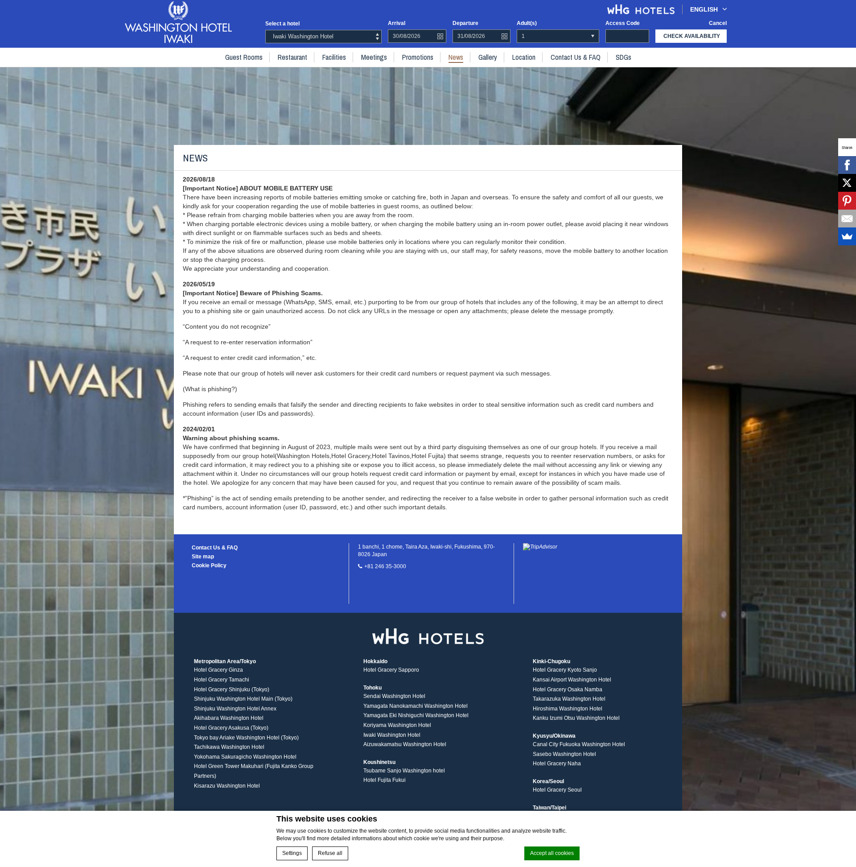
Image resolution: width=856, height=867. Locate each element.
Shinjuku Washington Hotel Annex (235, 709)
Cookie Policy (209, 565)
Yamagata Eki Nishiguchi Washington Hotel (416, 715)
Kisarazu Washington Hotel (227, 786)
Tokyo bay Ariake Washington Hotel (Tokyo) (246, 738)
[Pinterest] (847, 201)
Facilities (334, 57)
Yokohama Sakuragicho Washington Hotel (245, 757)
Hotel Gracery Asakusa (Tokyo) (231, 728)
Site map (203, 556)
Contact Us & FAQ (576, 57)
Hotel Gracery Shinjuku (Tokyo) (231, 689)
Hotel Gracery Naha (557, 763)
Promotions (417, 57)
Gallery (487, 57)
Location (523, 57)
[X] (847, 183)
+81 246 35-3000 (385, 566)
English (704, 9)
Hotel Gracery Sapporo (391, 670)
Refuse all (330, 853)
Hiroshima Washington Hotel (567, 709)
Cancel (718, 23)
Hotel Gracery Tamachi (221, 680)
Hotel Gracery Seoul (557, 790)
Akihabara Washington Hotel (228, 718)
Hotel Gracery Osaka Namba (567, 689)
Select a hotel (282, 24)
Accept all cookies (552, 853)
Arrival (396, 23)
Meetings (374, 57)
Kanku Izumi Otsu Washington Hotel (576, 718)
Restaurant (292, 57)
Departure (465, 23)
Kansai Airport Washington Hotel (572, 680)
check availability (691, 36)
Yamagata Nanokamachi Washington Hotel (415, 706)
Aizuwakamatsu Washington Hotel (404, 744)
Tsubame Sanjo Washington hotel (404, 771)
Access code (622, 23)
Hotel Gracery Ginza (218, 670)
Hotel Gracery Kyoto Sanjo (565, 670)
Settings (292, 853)
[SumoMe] (847, 236)
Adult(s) (527, 23)
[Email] (847, 218)
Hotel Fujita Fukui (384, 780)
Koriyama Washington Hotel (397, 725)
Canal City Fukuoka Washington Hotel (579, 744)
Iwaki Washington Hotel (391, 735)
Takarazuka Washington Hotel (569, 699)
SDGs (623, 57)
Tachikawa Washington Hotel (229, 747)
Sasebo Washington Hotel (564, 754)
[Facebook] (847, 165)
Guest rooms (244, 57)
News (456, 57)
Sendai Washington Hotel (394, 696)
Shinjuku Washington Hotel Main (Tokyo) (243, 699)
